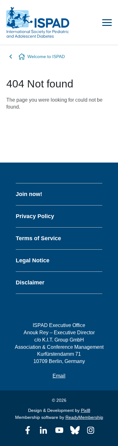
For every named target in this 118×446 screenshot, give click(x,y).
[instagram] (90, 430)
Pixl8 (85, 410)
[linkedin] (43, 430)
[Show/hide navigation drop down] (107, 22)
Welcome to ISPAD (46, 56)
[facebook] (27, 430)
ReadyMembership (84, 417)
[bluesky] (75, 430)
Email (59, 375)
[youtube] (59, 430)
